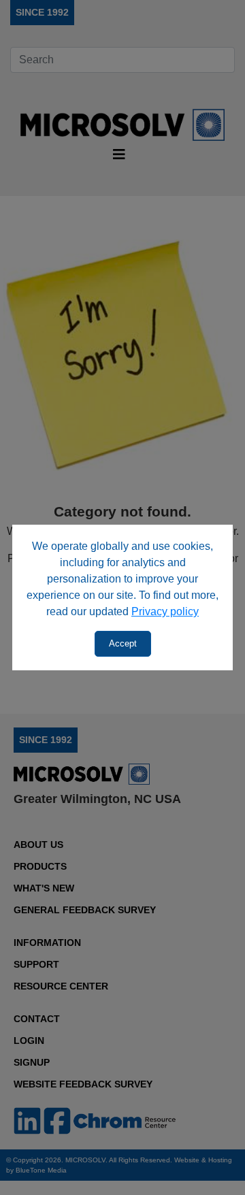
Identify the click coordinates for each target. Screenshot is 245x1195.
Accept (123, 643)
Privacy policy (165, 611)
